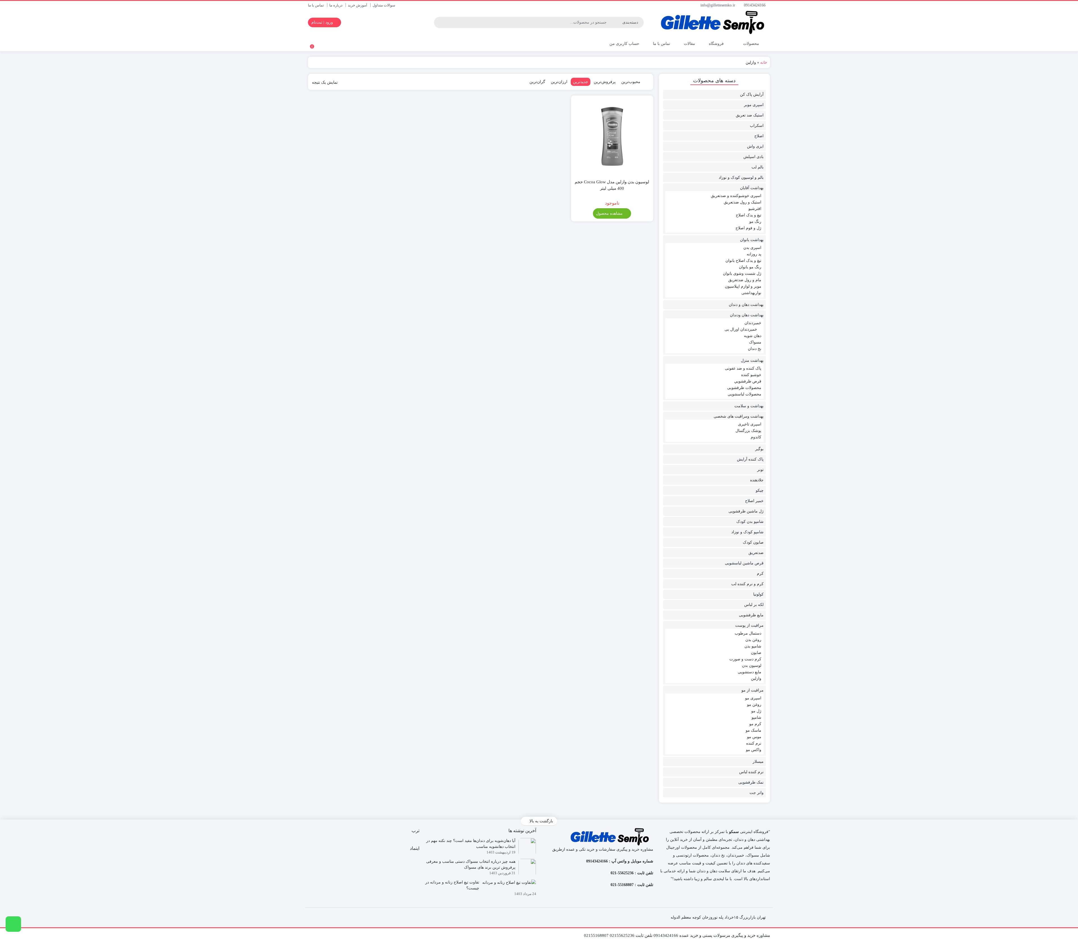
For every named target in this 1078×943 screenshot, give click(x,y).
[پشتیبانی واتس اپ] (13, 924)
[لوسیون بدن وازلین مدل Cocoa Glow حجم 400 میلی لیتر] (612, 136)
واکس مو (753, 750)
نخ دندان (754, 349)
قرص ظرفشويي (747, 381)
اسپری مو (753, 698)
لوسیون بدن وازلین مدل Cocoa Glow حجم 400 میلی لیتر (612, 185)
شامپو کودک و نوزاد (747, 532)
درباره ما (335, 5)
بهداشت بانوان (752, 240)
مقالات (689, 44)
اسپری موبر (754, 105)
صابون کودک (753, 542)
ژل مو (756, 711)
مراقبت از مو (752, 690)
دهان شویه (752, 336)
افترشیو (754, 209)
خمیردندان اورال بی (741, 329)
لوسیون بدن (751, 665)
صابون (756, 653)
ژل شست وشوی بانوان (742, 273)
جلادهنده (757, 480)
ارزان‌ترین (559, 82)
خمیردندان (752, 323)
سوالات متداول (384, 5)
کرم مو (755, 724)
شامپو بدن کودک (750, 521)
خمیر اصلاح (754, 501)
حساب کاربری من (623, 44)
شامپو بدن (752, 646)
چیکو (760, 490)
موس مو (754, 737)
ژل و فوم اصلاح (748, 228)
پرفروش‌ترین (605, 82)
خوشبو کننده (751, 375)
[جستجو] (439, 22)
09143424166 (755, 5)
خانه (763, 62)
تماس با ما (316, 5)
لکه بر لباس (754, 605)
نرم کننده (753, 743)
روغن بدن (753, 640)
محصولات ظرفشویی (744, 388)
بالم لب (758, 167)
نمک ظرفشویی (751, 782)
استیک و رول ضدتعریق (742, 202)
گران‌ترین (537, 82)
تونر (760, 470)
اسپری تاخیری (749, 424)
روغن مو (754, 704)
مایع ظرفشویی (751, 615)
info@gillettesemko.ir (718, 5)
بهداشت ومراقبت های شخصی (739, 416)
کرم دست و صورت (745, 659)
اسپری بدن (752, 248)
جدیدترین (580, 82)
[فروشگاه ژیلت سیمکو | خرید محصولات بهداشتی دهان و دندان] (714, 22)
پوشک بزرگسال (748, 431)
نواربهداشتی (751, 293)
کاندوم (756, 437)
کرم (760, 573)
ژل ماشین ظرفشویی (746, 511)
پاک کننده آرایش (750, 459)
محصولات (750, 44)
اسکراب (757, 125)
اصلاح (759, 136)
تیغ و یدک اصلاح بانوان (743, 260)
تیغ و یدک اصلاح (748, 215)
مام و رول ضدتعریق (744, 280)
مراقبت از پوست (749, 625)
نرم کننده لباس (751, 772)
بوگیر (759, 449)
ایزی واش (755, 146)
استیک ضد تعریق (750, 115)
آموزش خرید (357, 5)
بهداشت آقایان (752, 188)
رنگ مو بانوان (750, 267)
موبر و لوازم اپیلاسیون (743, 286)
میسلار (758, 761)
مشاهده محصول (610, 213)
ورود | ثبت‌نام (322, 22)
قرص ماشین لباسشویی (744, 563)
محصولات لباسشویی (744, 394)
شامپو (756, 717)
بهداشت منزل (752, 360)
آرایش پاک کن (752, 94)
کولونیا (758, 594)
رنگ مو (755, 221)
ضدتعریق (756, 553)
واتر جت (757, 793)
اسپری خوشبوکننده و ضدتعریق (736, 196)
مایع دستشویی (749, 672)
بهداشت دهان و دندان (746, 305)
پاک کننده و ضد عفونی (743, 368)
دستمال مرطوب (748, 633)
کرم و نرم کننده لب (747, 584)
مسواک (755, 342)
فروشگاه (716, 44)
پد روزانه (754, 254)
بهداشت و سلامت (749, 406)
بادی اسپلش (753, 157)
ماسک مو (753, 730)
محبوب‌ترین (630, 82)
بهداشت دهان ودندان (747, 315)
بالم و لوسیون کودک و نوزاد (741, 177)
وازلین (756, 678)
